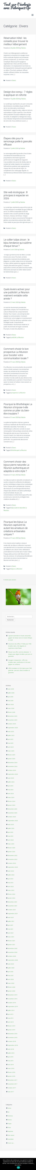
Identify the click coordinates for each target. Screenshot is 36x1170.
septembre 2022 (13, 867)
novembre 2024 (12, 766)
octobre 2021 (12, 909)
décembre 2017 (12, 1080)
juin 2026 (10, 696)
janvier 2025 (11, 758)
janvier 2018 (11, 1076)
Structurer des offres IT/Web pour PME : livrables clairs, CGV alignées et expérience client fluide (20, 646)
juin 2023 (10, 832)
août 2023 (11, 824)
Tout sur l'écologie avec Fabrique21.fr (17, 6)
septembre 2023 (13, 820)
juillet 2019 (11, 1010)
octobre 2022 (12, 863)
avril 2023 (11, 840)
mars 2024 (11, 797)
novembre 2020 (12, 952)
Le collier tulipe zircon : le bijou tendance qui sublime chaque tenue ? (18, 242)
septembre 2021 (13, 913)
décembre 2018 (12, 1033)
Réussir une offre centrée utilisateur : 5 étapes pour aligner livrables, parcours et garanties (20, 654)
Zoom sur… (11, 1143)
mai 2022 (10, 882)
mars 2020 (11, 983)
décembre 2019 (12, 995)
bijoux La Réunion (16, 569)
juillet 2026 (11, 693)
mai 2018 (10, 1060)
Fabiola (23, 48)
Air (8, 1112)
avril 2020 (11, 979)
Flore (9, 1127)
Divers (14, 80)
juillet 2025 (11, 735)
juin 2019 (10, 1014)
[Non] (34, 1164)
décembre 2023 (12, 809)
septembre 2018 (13, 1045)
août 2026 (11, 689)
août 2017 (11, 1091)
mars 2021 (11, 937)
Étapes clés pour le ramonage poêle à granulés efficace (18, 141)
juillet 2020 (11, 968)
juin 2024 (10, 786)
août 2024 (11, 778)
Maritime (10, 1131)
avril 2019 (11, 1022)
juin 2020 (10, 971)
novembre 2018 (12, 1037)
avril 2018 (11, 1064)
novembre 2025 (12, 720)
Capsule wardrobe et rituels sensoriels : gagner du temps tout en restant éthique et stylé (20, 638)
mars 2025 (11, 751)
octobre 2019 (12, 1002)
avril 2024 (11, 793)
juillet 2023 (11, 828)
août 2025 (11, 731)
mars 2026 (11, 708)
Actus (9, 1108)
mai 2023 (10, 836)
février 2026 (11, 712)
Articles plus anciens (10, 580)
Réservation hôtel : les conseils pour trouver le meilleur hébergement (16, 41)
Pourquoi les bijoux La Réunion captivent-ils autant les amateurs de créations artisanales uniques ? (16, 528)
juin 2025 (10, 739)
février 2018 (11, 1072)
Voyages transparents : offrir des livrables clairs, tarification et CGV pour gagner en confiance (19, 662)
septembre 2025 (13, 727)
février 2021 (11, 940)
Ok (18, 1167)
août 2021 (11, 917)
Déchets (10, 1116)
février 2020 (11, 987)
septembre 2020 (13, 960)
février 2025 (11, 755)
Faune (9, 1123)
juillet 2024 (11, 782)
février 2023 (11, 848)
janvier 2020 (11, 991)
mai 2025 (10, 743)
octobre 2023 (12, 816)
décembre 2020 (12, 948)
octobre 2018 (12, 1041)
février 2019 (11, 1026)
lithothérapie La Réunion (19, 450)
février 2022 (11, 894)
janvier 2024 (11, 805)
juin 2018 (10, 1057)
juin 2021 (10, 925)
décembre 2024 (12, 762)
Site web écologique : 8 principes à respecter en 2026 (16, 195)
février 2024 (11, 801)
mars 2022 (11, 890)
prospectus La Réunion (18, 393)
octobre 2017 (12, 1088)
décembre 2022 (12, 855)
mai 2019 (10, 1018)
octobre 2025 (12, 724)
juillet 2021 (11, 921)
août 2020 (11, 964)
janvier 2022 (11, 898)
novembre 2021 (12, 906)
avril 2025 (11, 747)
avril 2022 (11, 886)
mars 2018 (11, 1068)
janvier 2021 (11, 944)
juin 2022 (10, 879)
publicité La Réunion (17, 337)
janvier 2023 (11, 851)
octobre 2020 (12, 956)
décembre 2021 (12, 902)
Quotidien (11, 1139)
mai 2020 (10, 975)
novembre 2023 (12, 813)
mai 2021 (10, 929)
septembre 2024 (13, 774)
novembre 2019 (12, 999)
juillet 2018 (11, 1053)
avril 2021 (11, 933)
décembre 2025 (12, 716)
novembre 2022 (12, 859)
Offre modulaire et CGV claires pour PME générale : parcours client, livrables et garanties (20, 670)
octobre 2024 (12, 770)
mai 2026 (10, 700)
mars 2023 (11, 844)
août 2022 (11, 871)
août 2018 (11, 1049)
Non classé (11, 1135)
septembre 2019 (13, 1006)
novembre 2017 (12, 1084)
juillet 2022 (11, 875)
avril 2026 (11, 704)
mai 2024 (10, 789)
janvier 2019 (11, 1030)
